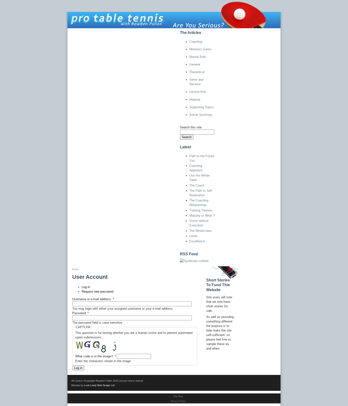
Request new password (97, 291)
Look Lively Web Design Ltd (99, 385)
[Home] (174, 14)
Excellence (197, 241)
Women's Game (200, 49)
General (194, 64)
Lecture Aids (197, 91)
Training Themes (200, 210)
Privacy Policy (178, 401)
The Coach (196, 185)
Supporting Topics (201, 107)
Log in (168, 31)
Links (152, 31)
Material (194, 99)
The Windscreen (200, 231)
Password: (80, 313)
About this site (98, 31)
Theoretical (197, 72)
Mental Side (197, 57)
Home (75, 31)
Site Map (178, 396)
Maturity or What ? (202, 215)
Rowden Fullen (129, 31)
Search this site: (191, 127)
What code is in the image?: (95, 356)
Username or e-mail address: (93, 299)
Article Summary (200, 115)
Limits (193, 236)
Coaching (195, 41)
